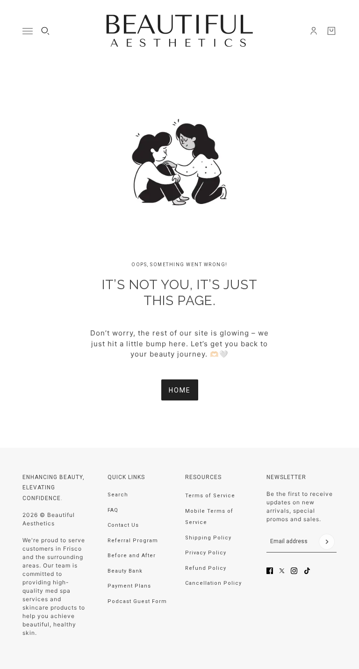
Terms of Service (210, 496)
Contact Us (123, 525)
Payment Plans (129, 586)
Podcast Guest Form (137, 601)
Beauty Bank (125, 571)
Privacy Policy (205, 553)
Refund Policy (205, 568)
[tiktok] (307, 571)
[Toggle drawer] (27, 31)
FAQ (113, 510)
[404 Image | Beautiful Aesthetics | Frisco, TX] (179, 162)
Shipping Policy (208, 538)
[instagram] (294, 571)
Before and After (132, 556)
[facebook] (270, 571)
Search (118, 495)
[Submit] (327, 542)
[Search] (45, 31)
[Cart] (331, 31)
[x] (282, 571)
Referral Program (133, 541)
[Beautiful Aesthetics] (180, 30)
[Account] (314, 31)
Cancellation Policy (213, 583)
